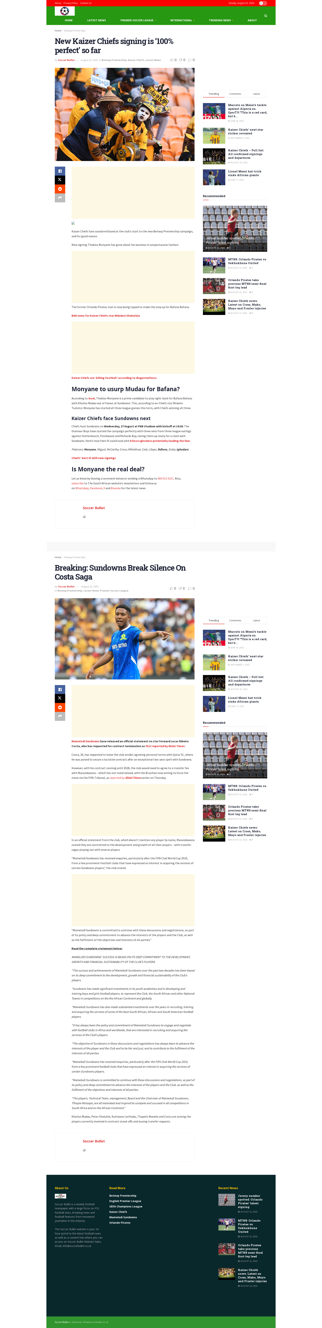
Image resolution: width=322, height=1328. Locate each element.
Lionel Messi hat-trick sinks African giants (244, 173)
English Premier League (125, 1201)
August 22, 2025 (89, 60)
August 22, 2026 (216, 247)
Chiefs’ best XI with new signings (94, 458)
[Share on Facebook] (60, 171)
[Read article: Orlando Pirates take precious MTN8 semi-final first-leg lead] (214, 286)
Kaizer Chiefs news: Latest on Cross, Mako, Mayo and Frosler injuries (247, 304)
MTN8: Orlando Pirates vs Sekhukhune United (247, 261)
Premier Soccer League (137, 20)
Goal (91, 398)
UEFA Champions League (125, 1206)
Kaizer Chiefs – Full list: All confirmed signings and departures (246, 154)
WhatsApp (82, 488)
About (58, 3)
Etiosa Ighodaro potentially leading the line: (160, 441)
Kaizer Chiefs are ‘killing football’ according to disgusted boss (114, 378)
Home (69, 20)
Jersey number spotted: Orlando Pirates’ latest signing (230, 240)
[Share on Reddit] (60, 188)
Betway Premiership (74, 30)
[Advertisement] (133, 193)
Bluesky (116, 488)
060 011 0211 (166, 478)
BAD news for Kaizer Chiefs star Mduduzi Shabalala (106, 315)
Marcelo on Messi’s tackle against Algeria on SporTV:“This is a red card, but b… (247, 110)
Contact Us (85, 3)
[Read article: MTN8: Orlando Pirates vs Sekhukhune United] (214, 265)
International (181, 20)
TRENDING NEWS (220, 20)
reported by (125, 778)
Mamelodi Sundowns (86, 741)
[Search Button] (265, 15)
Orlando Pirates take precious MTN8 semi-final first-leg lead (247, 283)
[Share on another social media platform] (60, 197)
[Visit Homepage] (65, 11)
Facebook (96, 488)
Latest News (96, 20)
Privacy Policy (71, 3)
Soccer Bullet (66, 60)
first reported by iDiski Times (165, 746)
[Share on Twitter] (60, 180)
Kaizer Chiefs (136, 60)
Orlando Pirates (119, 1222)
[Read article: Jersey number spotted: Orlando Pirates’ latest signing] (235, 229)
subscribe (78, 483)
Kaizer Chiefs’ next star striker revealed (245, 131)
